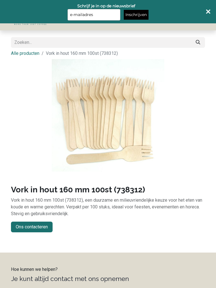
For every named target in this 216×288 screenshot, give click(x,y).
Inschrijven (136, 14)
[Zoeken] (198, 42)
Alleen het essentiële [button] (155, 279)
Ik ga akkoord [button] (190, 279)
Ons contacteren (32, 227)
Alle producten (25, 53)
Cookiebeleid (195, 263)
